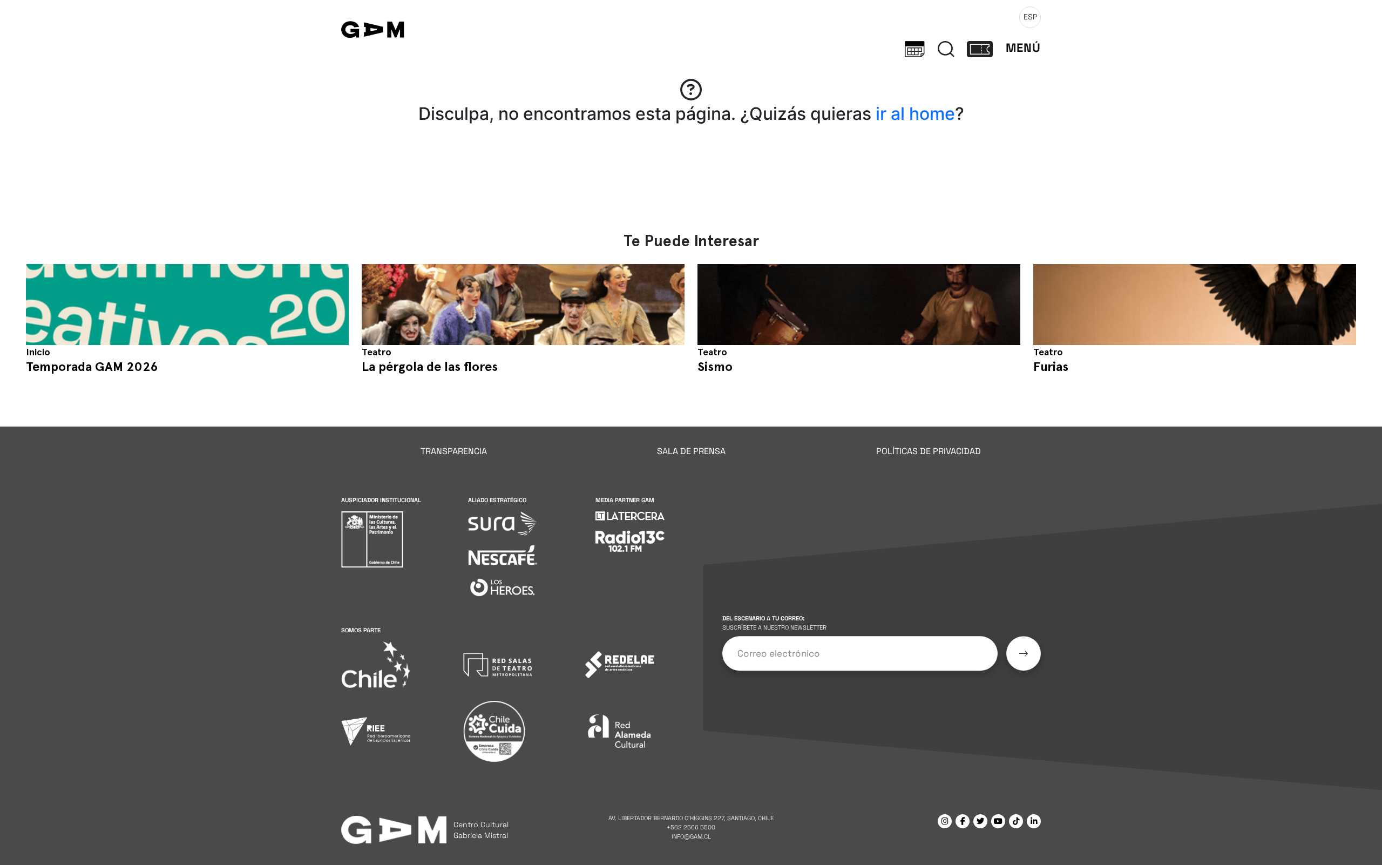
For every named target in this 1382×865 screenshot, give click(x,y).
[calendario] (915, 48)
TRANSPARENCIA (454, 451)
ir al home (915, 113)
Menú (1023, 48)
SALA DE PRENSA (691, 451)
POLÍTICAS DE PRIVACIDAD (928, 451)
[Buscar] (946, 48)
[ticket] (980, 48)
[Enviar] (1023, 654)
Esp (1030, 17)
